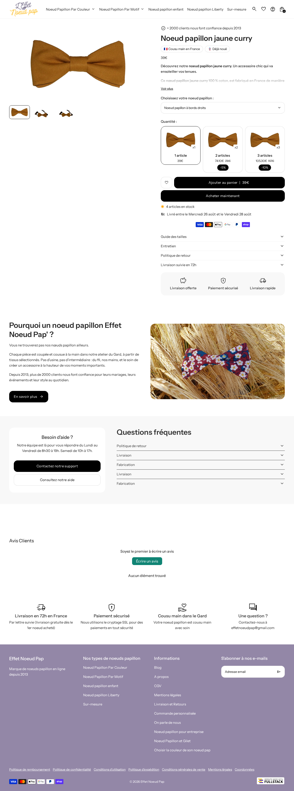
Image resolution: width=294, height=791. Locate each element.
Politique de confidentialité (72, 769)
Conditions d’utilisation (110, 769)
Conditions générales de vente (183, 769)
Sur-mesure (92, 704)
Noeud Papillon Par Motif (103, 676)
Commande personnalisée (175, 713)
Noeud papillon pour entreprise (179, 732)
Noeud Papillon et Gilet (172, 741)
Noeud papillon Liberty (101, 695)
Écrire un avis (147, 561)
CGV (157, 686)
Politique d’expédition (143, 769)
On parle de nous (167, 722)
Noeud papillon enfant (100, 686)
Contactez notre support (57, 466)
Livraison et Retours (170, 704)
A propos (161, 676)
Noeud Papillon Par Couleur (105, 667)
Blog (157, 667)
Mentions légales (167, 695)
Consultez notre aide (57, 480)
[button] (19, 112)
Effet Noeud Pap (152, 781)
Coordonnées (244, 769)
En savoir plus (29, 396)
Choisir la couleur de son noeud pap (182, 750)
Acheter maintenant (223, 196)
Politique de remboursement (29, 769)
